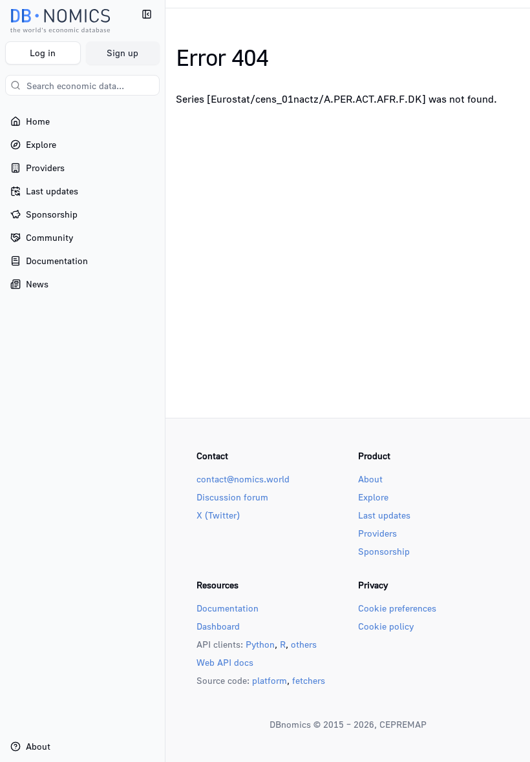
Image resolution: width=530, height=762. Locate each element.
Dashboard (218, 626)
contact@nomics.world (243, 478)
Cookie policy (386, 626)
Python (260, 644)
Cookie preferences (397, 607)
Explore (373, 496)
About (370, 478)
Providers (377, 533)
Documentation (227, 607)
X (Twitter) (218, 515)
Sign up (122, 52)
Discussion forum (232, 496)
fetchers (308, 680)
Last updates (384, 515)
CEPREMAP (403, 724)
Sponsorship (384, 551)
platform (269, 680)
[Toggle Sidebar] (165, 381)
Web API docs (224, 662)
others (304, 644)
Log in (43, 52)
